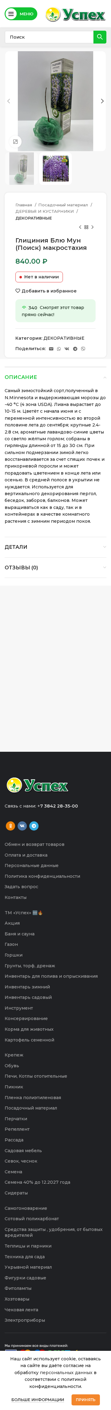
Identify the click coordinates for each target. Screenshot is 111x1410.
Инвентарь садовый (28, 997)
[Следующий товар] (92, 227)
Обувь (12, 1065)
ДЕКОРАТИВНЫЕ (33, 218)
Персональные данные (32, 865)
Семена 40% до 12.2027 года (37, 1182)
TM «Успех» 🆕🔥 (24, 912)
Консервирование (26, 1018)
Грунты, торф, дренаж (30, 966)
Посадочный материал (63, 204)
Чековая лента (21, 1310)
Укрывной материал (28, 1267)
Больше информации (37, 1399)
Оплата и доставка (26, 855)
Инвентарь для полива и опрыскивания (51, 976)
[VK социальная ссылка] (67, 349)
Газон (11, 944)
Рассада (14, 1140)
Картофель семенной (29, 1040)
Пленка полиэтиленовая (33, 1097)
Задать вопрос (21, 886)
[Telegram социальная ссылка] (75, 349)
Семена (13, 1172)
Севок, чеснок (21, 1161)
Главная (24, 204)
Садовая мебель (23, 1150)
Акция (12, 923)
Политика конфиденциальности (42, 876)
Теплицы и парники (28, 1246)
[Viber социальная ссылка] (83, 349)
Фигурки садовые (25, 1278)
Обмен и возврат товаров (34, 844)
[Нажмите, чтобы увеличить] (15, 142)
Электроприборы (25, 1320)
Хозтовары (17, 1299)
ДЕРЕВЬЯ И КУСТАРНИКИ (45, 211)
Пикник (14, 1087)
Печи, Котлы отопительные (36, 1076)
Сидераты (16, 1193)
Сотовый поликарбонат (32, 1218)
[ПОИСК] (99, 37)
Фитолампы (18, 1288)
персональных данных (66, 1372)
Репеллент (17, 1129)
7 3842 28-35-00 (59, 806)
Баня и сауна (20, 934)
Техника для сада (25, 1256)
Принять (86, 1399)
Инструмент (19, 1008)
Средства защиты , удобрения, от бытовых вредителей (54, 1232)
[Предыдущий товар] (80, 227)
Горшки (14, 955)
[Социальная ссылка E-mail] (51, 349)
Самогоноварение (26, 1208)
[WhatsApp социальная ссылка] (59, 349)
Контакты (16, 897)
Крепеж (14, 1055)
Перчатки (16, 1119)
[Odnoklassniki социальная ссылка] (10, 826)
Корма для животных (29, 1029)
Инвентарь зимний (27, 987)
